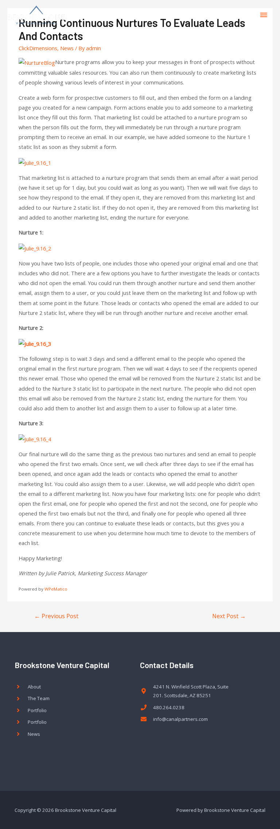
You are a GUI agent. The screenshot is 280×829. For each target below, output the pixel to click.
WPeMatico (55, 589)
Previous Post (56, 616)
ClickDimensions (38, 48)
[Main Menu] (263, 14)
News (67, 48)
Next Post (229, 616)
